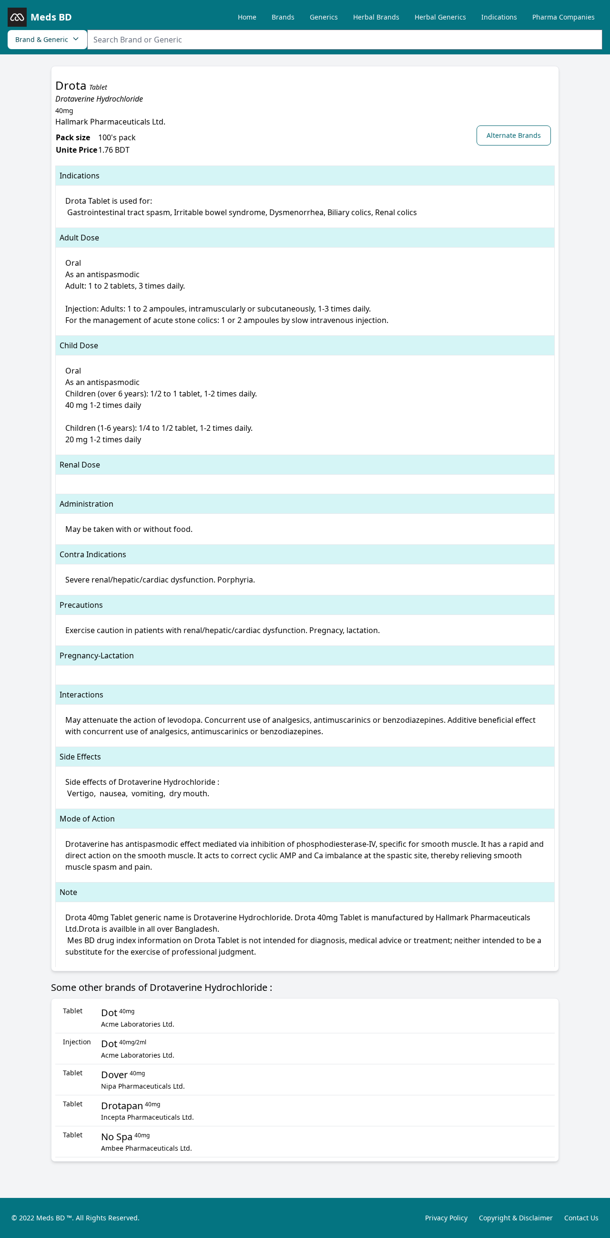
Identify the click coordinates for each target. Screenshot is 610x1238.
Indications (499, 16)
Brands (283, 16)
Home (247, 16)
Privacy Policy (446, 1217)
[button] (516, 135)
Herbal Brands (376, 16)
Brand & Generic (41, 39)
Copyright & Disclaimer (516, 1217)
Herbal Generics (440, 16)
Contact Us (581, 1217)
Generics (324, 16)
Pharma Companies (563, 16)
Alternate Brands (514, 135)
